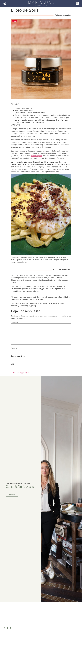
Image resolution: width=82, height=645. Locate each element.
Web (12, 364)
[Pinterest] (10, 628)
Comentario (16, 322)
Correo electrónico (18, 356)
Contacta (12, 494)
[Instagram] (4, 628)
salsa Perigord (36, 156)
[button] (77, 3)
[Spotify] (7, 628)
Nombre (14, 348)
